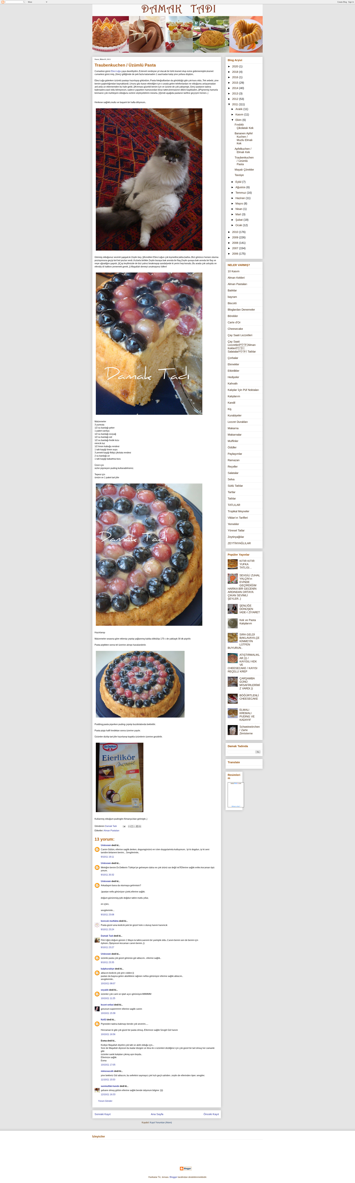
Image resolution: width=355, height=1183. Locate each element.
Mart (238, 214)
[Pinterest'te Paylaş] (140, 826)
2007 (235, 248)
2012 (235, 98)
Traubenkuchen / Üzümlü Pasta (244, 161)
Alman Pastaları (111, 830)
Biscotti (232, 303)
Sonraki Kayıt (103, 1114)
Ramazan (233, 460)
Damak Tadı (107, 936)
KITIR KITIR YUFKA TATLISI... (246, 564)
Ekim (238, 119)
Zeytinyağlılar (236, 536)
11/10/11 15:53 (108, 1079)
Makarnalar (235, 434)
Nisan (239, 208)
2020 (235, 66)
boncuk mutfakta (110, 921)
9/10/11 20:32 (107, 875)
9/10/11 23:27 (107, 947)
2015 (235, 82)
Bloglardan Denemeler (241, 309)
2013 (235, 93)
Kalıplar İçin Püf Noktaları (243, 389)
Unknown (106, 845)
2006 (235, 253)
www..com (236, 783)
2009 (235, 237)
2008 (235, 242)
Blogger (173, 1177)
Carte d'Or (234, 322)
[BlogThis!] (132, 826)
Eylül (238, 181)
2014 (235, 88)
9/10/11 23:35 (107, 962)
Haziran (240, 198)
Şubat (239, 219)
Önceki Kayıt (211, 1114)
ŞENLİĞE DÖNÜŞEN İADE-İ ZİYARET (249, 609)
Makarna (233, 428)
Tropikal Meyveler (238, 511)
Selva (231, 479)
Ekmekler (233, 364)
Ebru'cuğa (116, 71)
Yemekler (233, 524)
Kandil (231, 402)
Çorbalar (233, 357)
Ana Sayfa (157, 1114)
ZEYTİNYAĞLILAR (239, 543)
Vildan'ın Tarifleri (238, 517)
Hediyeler (233, 377)
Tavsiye (239, 175)
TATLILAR (234, 504)
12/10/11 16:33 (108, 1094)
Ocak (239, 225)
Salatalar (233, 472)
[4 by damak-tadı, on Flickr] (120, 812)
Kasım (239, 114)
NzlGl (103, 1019)
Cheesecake (235, 328)
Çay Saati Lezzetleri (240, 335)
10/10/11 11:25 (108, 998)
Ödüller (232, 447)
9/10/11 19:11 (107, 857)
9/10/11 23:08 (107, 914)
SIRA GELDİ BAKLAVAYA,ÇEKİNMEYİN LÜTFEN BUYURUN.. (243, 641)
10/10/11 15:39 (108, 1013)
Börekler (233, 316)
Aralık (239, 109)
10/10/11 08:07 (108, 983)
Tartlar (231, 492)
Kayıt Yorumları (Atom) (161, 1122)
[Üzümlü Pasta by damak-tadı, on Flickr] (149, 415)
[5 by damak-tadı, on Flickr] (149, 251)
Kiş (229, 409)
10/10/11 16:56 (108, 1034)
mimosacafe (107, 1071)
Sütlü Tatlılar (235, 485)
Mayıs (239, 203)
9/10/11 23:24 (107, 929)
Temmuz (241, 192)
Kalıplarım (234, 396)
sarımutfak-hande (110, 1086)
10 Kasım (233, 271)
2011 (235, 104)
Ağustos (240, 187)
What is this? (236, 806)
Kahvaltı (233, 383)
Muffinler (233, 441)
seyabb (105, 990)
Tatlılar (232, 498)
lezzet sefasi (107, 1005)
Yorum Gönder (105, 1101)
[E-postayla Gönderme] (124, 826)
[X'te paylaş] (134, 826)
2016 (235, 77)
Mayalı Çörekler (244, 169)
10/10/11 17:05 (108, 1065)
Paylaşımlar (235, 453)
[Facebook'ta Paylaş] (137, 826)
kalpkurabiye (107, 969)
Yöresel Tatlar (236, 530)
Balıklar (232, 290)
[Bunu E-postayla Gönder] (129, 826)
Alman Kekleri (236, 277)
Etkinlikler (233, 370)
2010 (235, 231)
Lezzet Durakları (238, 421)
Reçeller (233, 466)
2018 (235, 71)
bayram (232, 296)
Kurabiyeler (235, 415)
